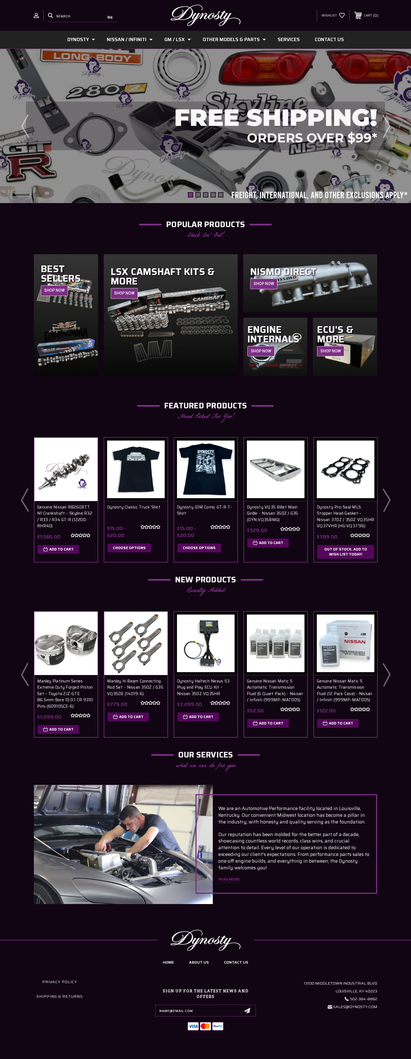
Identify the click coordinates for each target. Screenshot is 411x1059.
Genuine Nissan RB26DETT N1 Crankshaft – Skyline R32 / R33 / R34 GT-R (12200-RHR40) (64, 516)
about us (199, 962)
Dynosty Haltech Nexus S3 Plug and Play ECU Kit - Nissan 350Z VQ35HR (203, 687)
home (168, 962)
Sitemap (240, 1053)
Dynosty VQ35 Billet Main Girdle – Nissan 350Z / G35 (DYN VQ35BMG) (272, 513)
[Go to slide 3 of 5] (205, 194)
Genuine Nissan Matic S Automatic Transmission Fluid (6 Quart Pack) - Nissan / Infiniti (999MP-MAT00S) (275, 690)
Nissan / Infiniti (127, 39)
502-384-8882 (363, 999)
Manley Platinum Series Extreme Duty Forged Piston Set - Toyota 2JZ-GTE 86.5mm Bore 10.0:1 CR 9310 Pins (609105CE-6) (65, 694)
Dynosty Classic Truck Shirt (133, 507)
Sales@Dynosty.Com (355, 1007)
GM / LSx (174, 39)
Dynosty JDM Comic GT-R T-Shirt (204, 510)
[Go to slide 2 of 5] (198, 194)
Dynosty (78, 39)
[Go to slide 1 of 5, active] (190, 194)
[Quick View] (86, 449)
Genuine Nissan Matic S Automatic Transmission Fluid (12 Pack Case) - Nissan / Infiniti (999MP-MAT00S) (344, 690)
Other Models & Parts (231, 39)
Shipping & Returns (59, 996)
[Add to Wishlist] (86, 463)
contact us (236, 962)
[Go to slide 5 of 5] (220, 194)
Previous (25, 126)
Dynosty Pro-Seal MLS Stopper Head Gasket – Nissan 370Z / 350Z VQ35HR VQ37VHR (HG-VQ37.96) (345, 516)
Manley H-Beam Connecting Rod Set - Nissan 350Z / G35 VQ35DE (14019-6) (135, 687)
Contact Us (329, 39)
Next (386, 126)
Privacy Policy (59, 982)
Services (289, 39)
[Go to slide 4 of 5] (213, 194)
